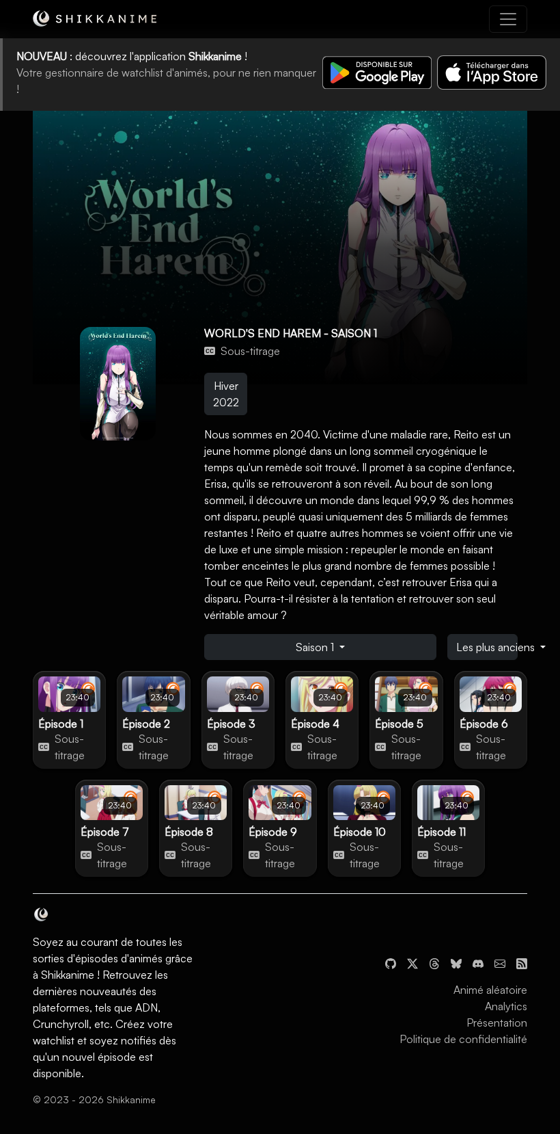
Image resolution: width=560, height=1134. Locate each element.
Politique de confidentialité (463, 1039)
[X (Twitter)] (412, 962)
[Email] (499, 962)
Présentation (496, 1022)
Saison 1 (316, 647)
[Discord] (478, 962)
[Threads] (434, 962)
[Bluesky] (456, 962)
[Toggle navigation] (508, 19)
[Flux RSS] (521, 962)
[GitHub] (390, 962)
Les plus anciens (487, 647)
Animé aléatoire (490, 990)
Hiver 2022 (226, 394)
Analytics (506, 1006)
